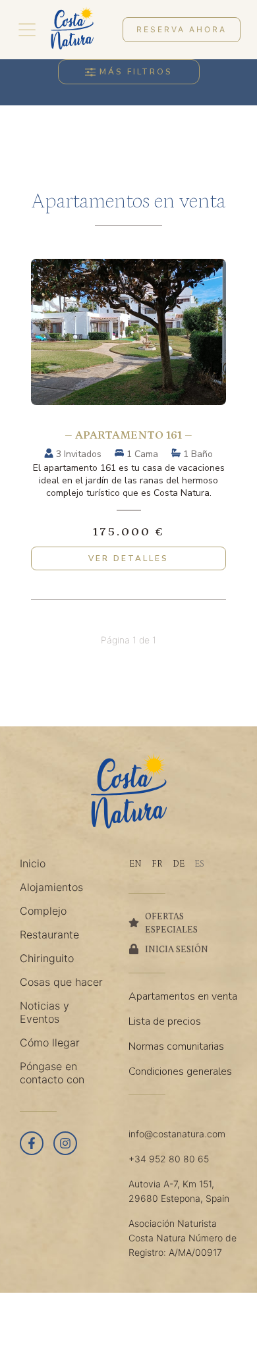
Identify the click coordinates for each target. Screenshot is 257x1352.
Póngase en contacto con (52, 1073)
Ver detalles (128, 558)
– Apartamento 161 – (128, 435)
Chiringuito (47, 958)
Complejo (43, 910)
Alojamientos (51, 887)
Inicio (32, 863)
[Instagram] (65, 1143)
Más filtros (136, 72)
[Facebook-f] (31, 1143)
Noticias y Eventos (44, 1012)
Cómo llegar (50, 1042)
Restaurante (49, 934)
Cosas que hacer (61, 981)
